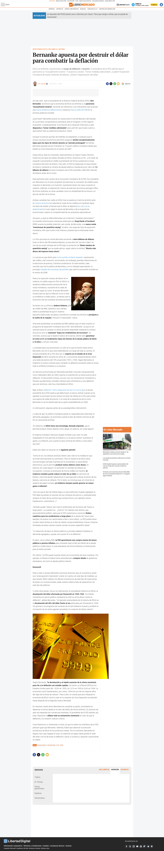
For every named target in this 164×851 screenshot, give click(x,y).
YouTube (137, 846)
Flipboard (144, 846)
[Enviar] (114, 83)
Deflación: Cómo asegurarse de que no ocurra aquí (64, 390)
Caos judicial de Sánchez (98, 1)
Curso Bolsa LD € (92, 9)
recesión (86, 69)
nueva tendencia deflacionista (48, 110)
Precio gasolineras (39, 787)
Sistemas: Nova (45, 848)
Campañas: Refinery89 (10, 848)
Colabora (154, 5)
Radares (38, 793)
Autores (68, 846)
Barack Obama (42, 745)
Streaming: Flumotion (34, 848)
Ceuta (76, 1)
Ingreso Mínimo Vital (110, 1)
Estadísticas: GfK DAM (22, 848)
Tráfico (37, 777)
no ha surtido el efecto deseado (70, 257)
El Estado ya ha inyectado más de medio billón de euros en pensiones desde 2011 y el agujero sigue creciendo (116, 473)
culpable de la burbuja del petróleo (54, 269)
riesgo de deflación (71, 69)
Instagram (133, 846)
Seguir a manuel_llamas (47, 84)
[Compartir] (107, 83)
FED (57, 745)
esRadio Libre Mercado (71, 9)
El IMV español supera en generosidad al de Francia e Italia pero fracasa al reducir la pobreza (115, 466)
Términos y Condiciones (32, 846)
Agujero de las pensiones (85, 1)
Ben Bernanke (51, 745)
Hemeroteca (40, 798)
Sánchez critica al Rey (61, 1)
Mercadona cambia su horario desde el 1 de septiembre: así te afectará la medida (115, 453)
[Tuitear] (111, 83)
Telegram (148, 846)
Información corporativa (13, 846)
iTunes (151, 846)
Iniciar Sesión (161, 4)
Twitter (130, 846)
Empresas (52, 9)
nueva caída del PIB (79, 110)
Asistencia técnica (57, 846)
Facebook (126, 846)
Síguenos (127, 83)
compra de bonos (42, 203)
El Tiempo (39, 782)
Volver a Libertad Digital (123, 4)
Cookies (46, 846)
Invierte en (59, 9)
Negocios (83, 9)
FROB (61, 745)
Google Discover (140, 846)
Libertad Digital (64, 841)
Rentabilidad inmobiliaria (107, 9)
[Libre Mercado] (82, 4)
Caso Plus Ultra (71, 1)
